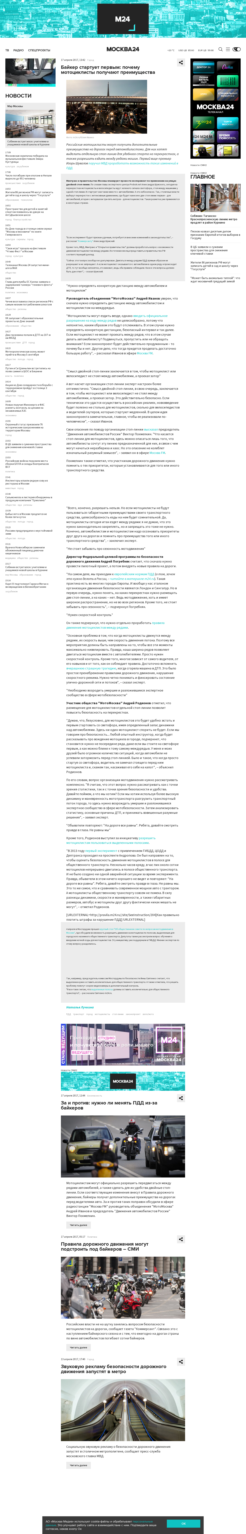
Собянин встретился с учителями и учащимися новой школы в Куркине (28, 143)
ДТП (24, 342)
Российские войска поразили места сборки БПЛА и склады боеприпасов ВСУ (27, 464)
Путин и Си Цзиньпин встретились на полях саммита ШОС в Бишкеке (28, 370)
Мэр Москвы (15, 106)
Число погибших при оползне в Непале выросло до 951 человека (28, 177)
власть (8, 376)
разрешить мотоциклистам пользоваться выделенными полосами (111, 840)
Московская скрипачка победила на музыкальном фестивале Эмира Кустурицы (26, 159)
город (8, 220)
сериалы (21, 239)
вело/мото (148, 1014)
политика (10, 292)
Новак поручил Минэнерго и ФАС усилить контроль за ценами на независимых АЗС (25, 408)
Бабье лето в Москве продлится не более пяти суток (26, 515)
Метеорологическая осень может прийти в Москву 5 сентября (25, 353)
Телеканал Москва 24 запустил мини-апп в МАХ (27, 266)
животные (10, 488)
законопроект (133, 1014)
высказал (151, 429)
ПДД (68, 1014)
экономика (22, 292)
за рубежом (23, 166)
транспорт (78, 1014)
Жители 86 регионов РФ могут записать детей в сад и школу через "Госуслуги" (29, 193)
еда (20, 505)
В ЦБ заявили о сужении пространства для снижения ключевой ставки (28, 445)
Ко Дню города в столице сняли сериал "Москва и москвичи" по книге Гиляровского (28, 232)
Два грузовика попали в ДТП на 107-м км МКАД (28, 336)
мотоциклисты (102, 1014)
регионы (22, 309)
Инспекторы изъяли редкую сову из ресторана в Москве (26, 482)
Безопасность (94, 1095)
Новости (18, 96)
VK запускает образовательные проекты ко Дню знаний (24, 319)
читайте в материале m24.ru (132, 579)
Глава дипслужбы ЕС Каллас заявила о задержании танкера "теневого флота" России (29, 285)
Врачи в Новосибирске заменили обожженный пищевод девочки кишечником (25, 550)
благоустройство (22, 220)
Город (90, 60)
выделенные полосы (102, 989)
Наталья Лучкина (80, 1007)
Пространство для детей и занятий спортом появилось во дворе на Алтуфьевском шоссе (26, 212)
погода (21, 359)
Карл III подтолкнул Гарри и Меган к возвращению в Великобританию (26, 585)
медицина (10, 558)
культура (10, 166)
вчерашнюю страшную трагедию (91, 668)
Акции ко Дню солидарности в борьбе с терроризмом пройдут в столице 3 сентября (29, 388)
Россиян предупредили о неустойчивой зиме (28, 532)
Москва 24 (123, 49)
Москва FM (145, 353)
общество (10, 273)
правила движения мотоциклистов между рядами (115, 625)
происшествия (13, 183)
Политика (92, 1237)
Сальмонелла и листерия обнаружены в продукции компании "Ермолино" (28, 499)
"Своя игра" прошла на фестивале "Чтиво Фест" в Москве (25, 250)
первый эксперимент (101, 851)
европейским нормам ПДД (134, 574)
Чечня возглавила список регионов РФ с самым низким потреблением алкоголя (29, 303)
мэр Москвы (11, 575)
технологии (26, 200)
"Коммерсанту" (85, 241)
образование (12, 200)
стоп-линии (118, 1014)
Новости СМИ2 (69, 1070)
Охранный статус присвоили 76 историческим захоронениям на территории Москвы (24, 427)
